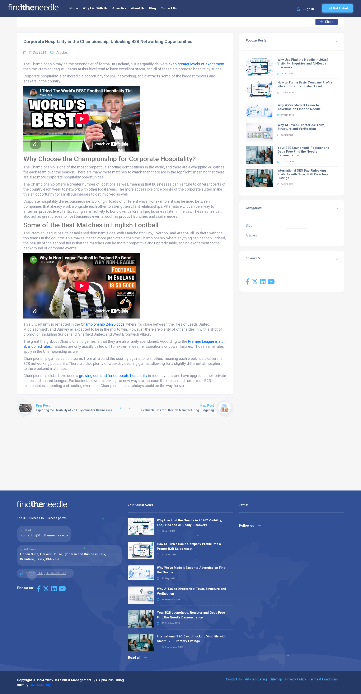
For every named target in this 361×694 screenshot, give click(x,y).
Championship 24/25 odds (103, 324)
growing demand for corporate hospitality (113, 375)
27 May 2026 (287, 115)
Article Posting (256, 679)
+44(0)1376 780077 (51, 573)
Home (73, 8)
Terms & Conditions (323, 679)
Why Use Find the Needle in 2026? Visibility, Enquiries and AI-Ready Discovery (302, 63)
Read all (134, 658)
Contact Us (168, 8)
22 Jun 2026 (287, 92)
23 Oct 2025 (287, 162)
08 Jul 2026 (287, 73)
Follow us (247, 525)
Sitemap (276, 679)
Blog (152, 8)
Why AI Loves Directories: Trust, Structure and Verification (301, 127)
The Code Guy (40, 685)
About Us (138, 8)
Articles (62, 52)
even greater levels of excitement (196, 64)
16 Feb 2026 (287, 135)
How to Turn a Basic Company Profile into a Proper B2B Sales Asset (304, 84)
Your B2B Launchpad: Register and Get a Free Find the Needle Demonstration (303, 151)
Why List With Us (95, 8)
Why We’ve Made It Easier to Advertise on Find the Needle (299, 107)
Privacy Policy (295, 679)
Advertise (119, 8)
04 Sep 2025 (287, 184)
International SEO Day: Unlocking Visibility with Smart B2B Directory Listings (302, 174)
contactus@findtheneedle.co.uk (44, 535)
